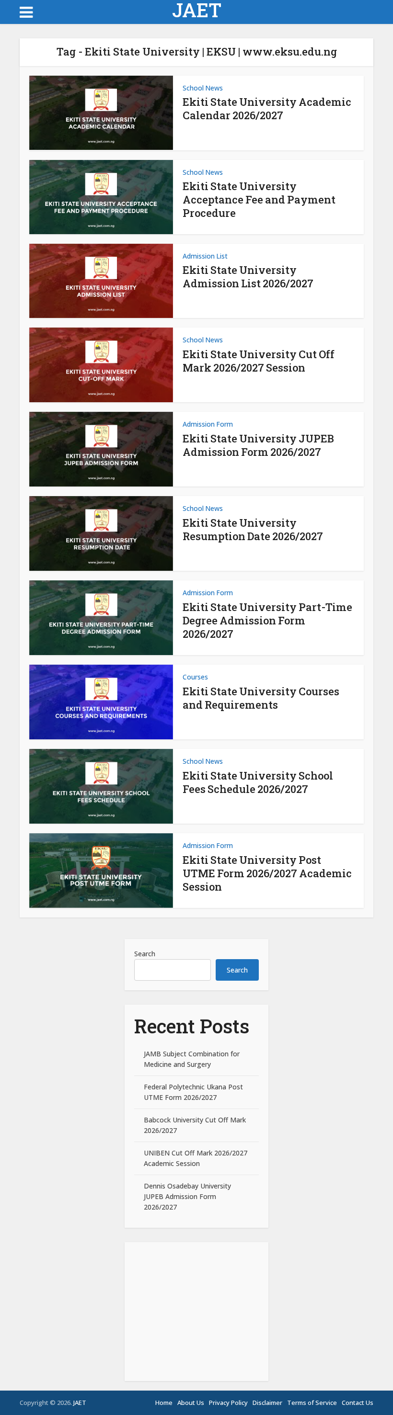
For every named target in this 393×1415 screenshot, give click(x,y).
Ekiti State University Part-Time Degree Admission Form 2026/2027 (267, 620)
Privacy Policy (228, 1402)
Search (144, 953)
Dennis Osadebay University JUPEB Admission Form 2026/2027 (187, 1196)
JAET (196, 10)
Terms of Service (312, 1402)
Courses (195, 676)
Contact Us (357, 1402)
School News (203, 87)
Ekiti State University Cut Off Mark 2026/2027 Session (259, 360)
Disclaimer (267, 1402)
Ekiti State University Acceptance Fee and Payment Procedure (259, 199)
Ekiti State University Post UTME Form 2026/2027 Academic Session (267, 873)
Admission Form (208, 424)
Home (164, 1402)
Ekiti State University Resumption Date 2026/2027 (253, 529)
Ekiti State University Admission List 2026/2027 (248, 276)
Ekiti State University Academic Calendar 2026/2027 (267, 108)
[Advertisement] (196, 1311)
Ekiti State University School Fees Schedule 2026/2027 (258, 782)
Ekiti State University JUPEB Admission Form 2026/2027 (258, 445)
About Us (190, 1402)
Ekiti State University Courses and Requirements (261, 698)
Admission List (205, 255)
